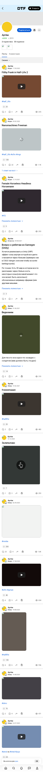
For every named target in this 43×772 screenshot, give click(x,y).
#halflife (5, 419)
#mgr (18, 154)
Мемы (10, 308)
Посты (4, 54)
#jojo (17, 752)
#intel (12, 752)
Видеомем (7, 312)
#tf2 (4, 215)
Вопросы (11, 241)
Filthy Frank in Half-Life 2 (15, 72)
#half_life (6, 101)
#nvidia (5, 541)
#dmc (4, 703)
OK (37, 761)
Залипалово (8, 442)
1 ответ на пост (9, 170)
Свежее (5, 60)
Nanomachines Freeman (14, 125)
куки (16, 761)
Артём (10, 66)
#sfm (13, 154)
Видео (10, 68)
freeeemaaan (9, 389)
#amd (4, 752)
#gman (10, 590)
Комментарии (14, 54)
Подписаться (24, 30)
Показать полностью (11, 221)
